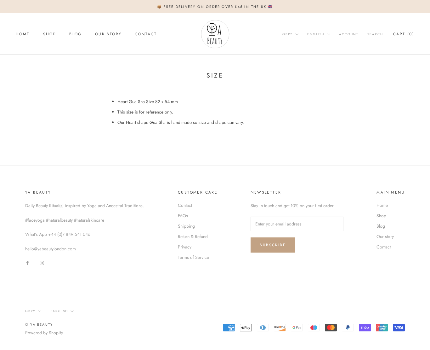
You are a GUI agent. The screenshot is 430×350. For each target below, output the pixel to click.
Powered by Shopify (44, 333)
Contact (146, 34)
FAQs (183, 216)
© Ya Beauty (39, 324)
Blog (75, 34)
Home (23, 34)
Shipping (186, 226)
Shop (49, 34)
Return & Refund (193, 236)
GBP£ (287, 34)
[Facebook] (27, 262)
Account (349, 34)
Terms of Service (193, 257)
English (316, 34)
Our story (108, 34)
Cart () (403, 34)
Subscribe (273, 245)
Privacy (184, 247)
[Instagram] (42, 262)
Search (375, 34)
